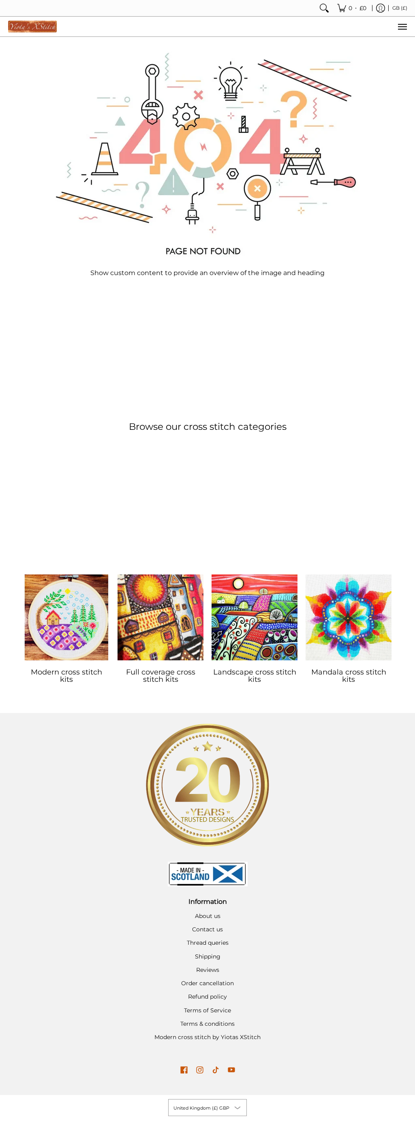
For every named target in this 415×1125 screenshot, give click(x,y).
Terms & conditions (207, 1023)
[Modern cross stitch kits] (66, 617)
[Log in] (380, 8)
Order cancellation (207, 983)
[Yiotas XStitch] (32, 26)
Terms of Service (207, 1010)
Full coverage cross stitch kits (160, 675)
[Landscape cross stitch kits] (254, 617)
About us (207, 916)
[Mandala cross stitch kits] (348, 617)
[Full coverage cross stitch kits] (160, 617)
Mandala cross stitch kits (348, 675)
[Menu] (402, 26)
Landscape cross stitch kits (254, 675)
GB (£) (399, 8)
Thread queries (208, 942)
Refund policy (207, 996)
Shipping (207, 956)
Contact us (207, 929)
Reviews (207, 969)
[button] (184, 1070)
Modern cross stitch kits (66, 675)
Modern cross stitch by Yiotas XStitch (207, 1037)
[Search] (324, 8)
